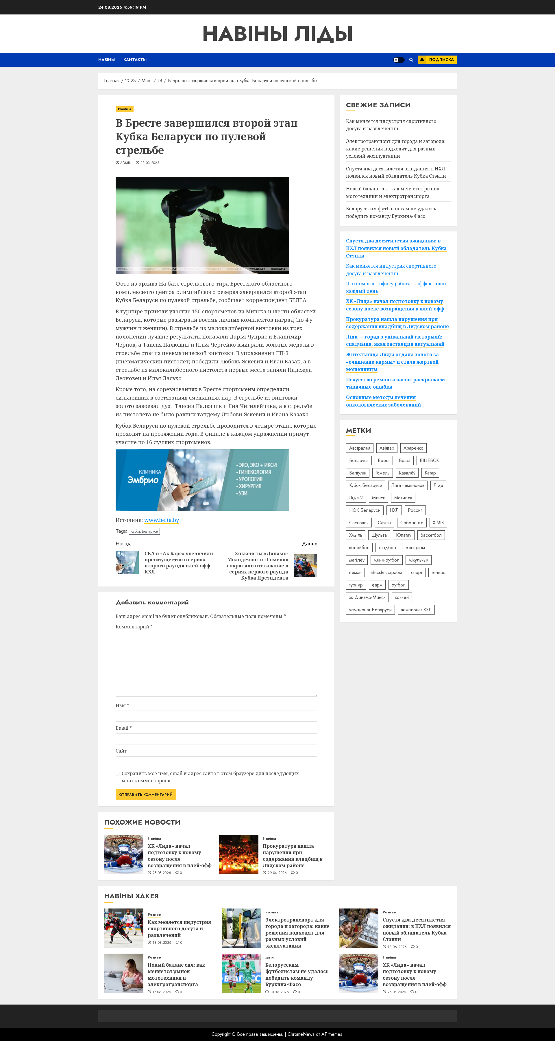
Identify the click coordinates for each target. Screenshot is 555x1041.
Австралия (359, 448)
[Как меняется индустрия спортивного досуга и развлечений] (123, 928)
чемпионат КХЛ (416, 609)
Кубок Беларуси (144, 531)
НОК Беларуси (364, 510)
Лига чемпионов (407, 485)
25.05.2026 (162, 873)
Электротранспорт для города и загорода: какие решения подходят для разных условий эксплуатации (395, 148)
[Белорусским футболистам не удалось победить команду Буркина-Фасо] (241, 973)
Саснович (359, 522)
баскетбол (431, 535)
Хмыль (355, 535)
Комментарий (134, 627)
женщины (415, 547)
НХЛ (394, 510)
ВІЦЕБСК (429, 460)
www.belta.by (161, 519)
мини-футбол (386, 560)
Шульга (379, 535)
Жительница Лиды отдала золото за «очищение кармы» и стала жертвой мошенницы (392, 361)
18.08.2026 (162, 943)
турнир (356, 585)
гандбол (387, 547)
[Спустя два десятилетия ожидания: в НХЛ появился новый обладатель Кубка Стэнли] (358, 928)
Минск (378, 497)
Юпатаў (403, 535)
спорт (416, 572)
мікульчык (418, 560)
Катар (430, 473)
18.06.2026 (397, 947)
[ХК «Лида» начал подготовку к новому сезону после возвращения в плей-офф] (123, 854)
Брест (384, 460)
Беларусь (359, 460)
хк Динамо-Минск (367, 597)
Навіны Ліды (277, 34)
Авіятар (387, 448)
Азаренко (413, 448)
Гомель (382, 473)
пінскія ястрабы (386, 572)
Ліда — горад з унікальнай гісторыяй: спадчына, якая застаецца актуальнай (395, 340)
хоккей (402, 597)
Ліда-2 (356, 497)
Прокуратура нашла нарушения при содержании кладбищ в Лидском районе (293, 856)
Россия (415, 510)
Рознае (154, 914)
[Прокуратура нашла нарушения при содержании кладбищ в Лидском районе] (238, 854)
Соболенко (411, 522)
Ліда (438, 485)
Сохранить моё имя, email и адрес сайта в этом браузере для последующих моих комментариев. (210, 777)
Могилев (403, 497)
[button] (411, 59)
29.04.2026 (277, 873)
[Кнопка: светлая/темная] (399, 60)
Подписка (441, 59)
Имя (122, 705)
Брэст (404, 460)
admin (126, 163)
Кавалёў (407, 473)
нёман (355, 572)
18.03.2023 (150, 163)
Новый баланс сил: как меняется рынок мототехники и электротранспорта (176, 974)
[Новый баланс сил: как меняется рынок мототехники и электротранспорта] (123, 973)
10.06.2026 (279, 992)
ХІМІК (438, 522)
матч (269, 957)
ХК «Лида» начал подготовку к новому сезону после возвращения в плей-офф (180, 856)
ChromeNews (301, 1034)
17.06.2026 (162, 992)
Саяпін (384, 522)
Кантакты (135, 59)
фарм (377, 585)
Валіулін (357, 473)
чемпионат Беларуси (370, 609)
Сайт (121, 751)
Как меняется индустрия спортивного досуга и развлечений (391, 125)
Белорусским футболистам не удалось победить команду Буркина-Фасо (297, 974)
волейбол (359, 547)
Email (124, 728)
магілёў (357, 560)
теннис (438, 572)
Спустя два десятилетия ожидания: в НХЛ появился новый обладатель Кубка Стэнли (396, 172)
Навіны (106, 59)
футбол (399, 585)
